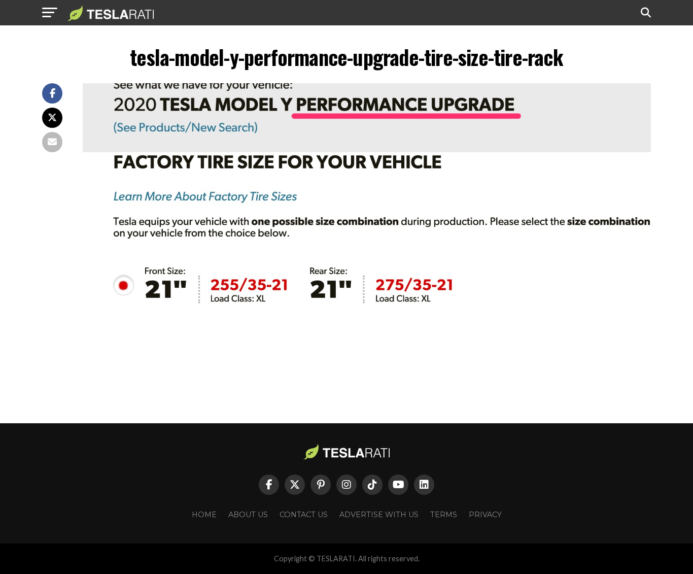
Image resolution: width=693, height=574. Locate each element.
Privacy (485, 514)
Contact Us (304, 514)
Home (204, 514)
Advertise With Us (379, 514)
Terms (443, 514)
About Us (248, 514)
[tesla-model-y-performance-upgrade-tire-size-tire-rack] (367, 355)
